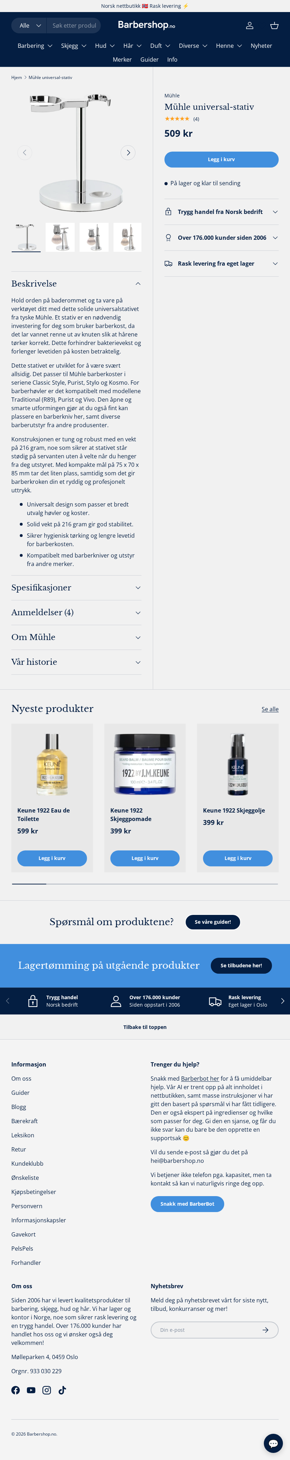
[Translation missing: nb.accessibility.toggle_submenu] (50, 45)
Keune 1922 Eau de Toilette (43, 815)
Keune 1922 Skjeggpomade (130, 815)
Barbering (31, 46)
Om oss (21, 1078)
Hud (100, 46)
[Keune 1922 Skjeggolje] (238, 764)
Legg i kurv (221, 159)
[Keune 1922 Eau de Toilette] (52, 764)
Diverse (189, 46)
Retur (18, 1149)
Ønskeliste (25, 1178)
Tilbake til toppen (145, 1027)
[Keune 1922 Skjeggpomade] (145, 764)
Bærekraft (24, 1121)
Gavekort (23, 1234)
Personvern (26, 1206)
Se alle (270, 709)
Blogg (18, 1107)
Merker (122, 59)
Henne (225, 46)
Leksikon (22, 1135)
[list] (76, 152)
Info (172, 59)
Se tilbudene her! (241, 965)
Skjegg (69, 46)
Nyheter (261, 46)
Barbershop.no (41, 1434)
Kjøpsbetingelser (33, 1192)
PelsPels (22, 1248)
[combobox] (56, 25)
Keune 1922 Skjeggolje (234, 810)
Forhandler (26, 1263)
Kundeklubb (27, 1163)
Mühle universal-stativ (50, 77)
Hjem (16, 77)
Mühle (172, 95)
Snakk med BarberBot (187, 1203)
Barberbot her (200, 1078)
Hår (128, 46)
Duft (156, 46)
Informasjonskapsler (38, 1220)
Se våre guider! (213, 921)
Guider (149, 59)
